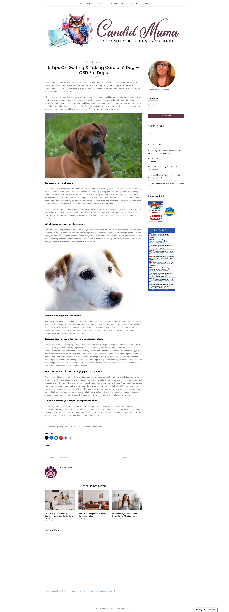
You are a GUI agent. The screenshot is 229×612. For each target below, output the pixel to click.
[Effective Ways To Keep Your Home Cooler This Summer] (127, 500)
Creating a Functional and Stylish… (160, 280)
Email (151, 105)
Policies (146, 3)
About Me (134, 3)
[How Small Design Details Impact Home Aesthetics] (93, 500)
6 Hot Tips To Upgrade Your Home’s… (161, 235)
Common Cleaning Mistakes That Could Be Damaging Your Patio (164, 176)
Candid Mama (50, 457)
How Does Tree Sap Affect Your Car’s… (161, 251)
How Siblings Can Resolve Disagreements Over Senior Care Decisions (59, 516)
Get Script (154, 289)
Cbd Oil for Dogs (91, 359)
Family (88, 62)
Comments (64, 457)
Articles (100, 3)
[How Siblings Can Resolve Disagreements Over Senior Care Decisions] (60, 500)
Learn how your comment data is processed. (96, 591)
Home (80, 3)
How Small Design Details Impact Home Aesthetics (92, 515)
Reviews (89, 3)
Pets (99, 62)
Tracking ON (168, 289)
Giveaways (113, 3)
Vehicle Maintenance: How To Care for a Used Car (166, 184)
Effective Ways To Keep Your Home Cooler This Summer (124, 515)
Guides (123, 3)
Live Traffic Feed (161, 230)
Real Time (161, 289)
